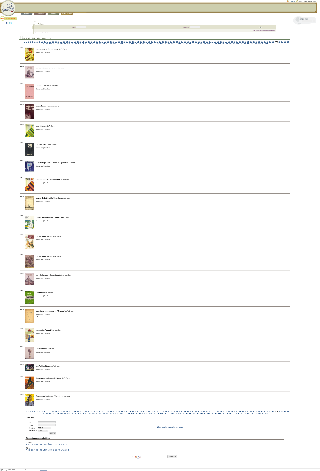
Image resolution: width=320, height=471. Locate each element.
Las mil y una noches (44, 236)
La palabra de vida (43, 106)
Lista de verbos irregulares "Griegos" (50, 311)
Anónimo (64, 49)
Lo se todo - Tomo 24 (44, 330)
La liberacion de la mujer (45, 68)
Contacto (292, 1)
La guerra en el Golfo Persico (47, 49)
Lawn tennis (40, 292)
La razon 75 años (42, 144)
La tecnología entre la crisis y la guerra (51, 163)
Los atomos (40, 349)
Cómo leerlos (45, 33)
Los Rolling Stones (43, 366)
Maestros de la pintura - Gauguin (48, 396)
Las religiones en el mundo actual (49, 275)
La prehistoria (41, 126)
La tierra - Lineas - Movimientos (48, 179)
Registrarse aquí (270, 30)
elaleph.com (43, 470)
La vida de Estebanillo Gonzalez (48, 198)
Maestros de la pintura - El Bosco (48, 378)
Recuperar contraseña (259, 30)
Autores (37, 33)
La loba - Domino (42, 86)
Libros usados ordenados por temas (170, 427)
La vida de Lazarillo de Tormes (48, 217)
